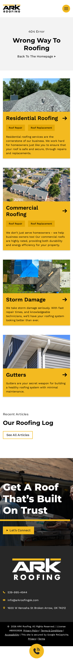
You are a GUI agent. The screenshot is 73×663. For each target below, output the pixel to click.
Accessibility (12, 634)
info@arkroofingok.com (23, 600)
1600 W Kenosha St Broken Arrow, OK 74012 (37, 607)
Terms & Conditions (51, 630)
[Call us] (36, 651)
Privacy (32, 638)
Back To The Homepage (35, 56)
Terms (41, 638)
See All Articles (17, 435)
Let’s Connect (20, 530)
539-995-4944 (17, 592)
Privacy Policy (31, 630)
